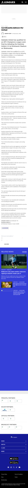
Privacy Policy (11, 238)
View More (24, 251)
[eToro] (11, 409)
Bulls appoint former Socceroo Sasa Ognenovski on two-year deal (19, 285)
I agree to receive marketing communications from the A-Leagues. (14, 240)
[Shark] (18, 401)
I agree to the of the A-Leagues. (12, 238)
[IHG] (11, 418)
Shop (2, 477)
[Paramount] (11, 427)
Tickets (16, 477)
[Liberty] (4, 409)
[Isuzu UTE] (4, 401)
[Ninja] (11, 401)
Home (2, 26)
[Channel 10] (4, 427)
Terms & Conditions (19, 474)
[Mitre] (4, 418)
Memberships (4, 479)
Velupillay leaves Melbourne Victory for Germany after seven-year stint (19, 293)
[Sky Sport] (18, 427)
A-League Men (5, 228)
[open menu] (26, 2)
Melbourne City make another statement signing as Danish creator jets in (13, 272)
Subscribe (6, 244)
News (6, 26)
